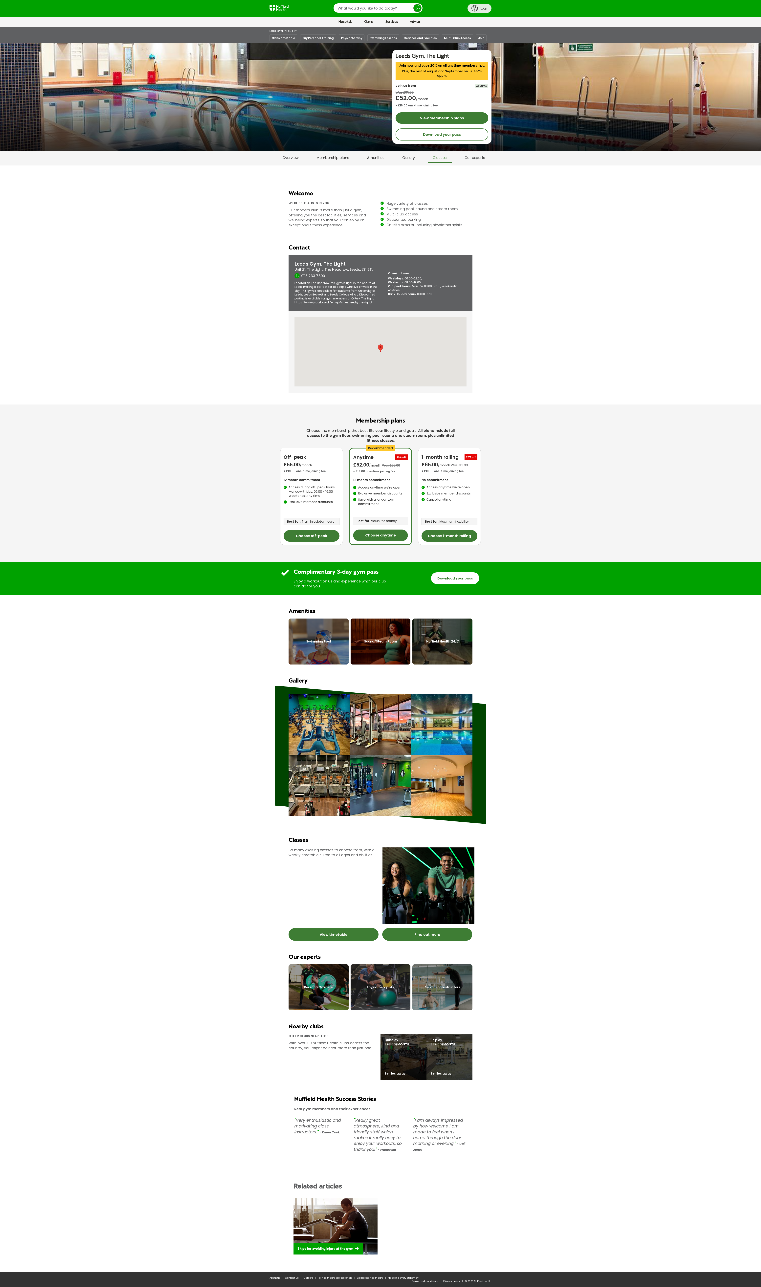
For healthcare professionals (335, 1277)
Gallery (408, 157)
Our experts (475, 157)
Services (391, 22)
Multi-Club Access (457, 38)
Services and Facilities (420, 38)
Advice (415, 22)
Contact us (292, 1277)
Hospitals (345, 22)
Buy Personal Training (318, 38)
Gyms (368, 22)
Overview (290, 157)
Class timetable (283, 38)
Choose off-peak (311, 535)
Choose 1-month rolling (449, 535)
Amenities (375, 157)
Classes (440, 157)
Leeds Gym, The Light (283, 31)
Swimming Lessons (383, 38)
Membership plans (332, 157)
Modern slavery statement (403, 1277)
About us (275, 1277)
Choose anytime (380, 535)
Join (481, 38)
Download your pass (442, 134)
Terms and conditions (425, 1281)
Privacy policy (451, 1281)
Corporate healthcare (370, 1277)
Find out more (427, 934)
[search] (378, 8)
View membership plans (442, 118)
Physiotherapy (351, 38)
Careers (308, 1277)
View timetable (333, 934)
